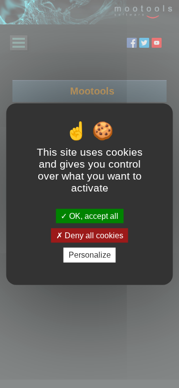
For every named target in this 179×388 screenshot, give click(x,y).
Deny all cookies (93, 235)
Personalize (90, 255)
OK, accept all (92, 216)
